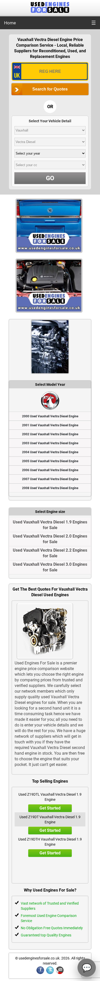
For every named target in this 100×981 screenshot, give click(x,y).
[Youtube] (60, 973)
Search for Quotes (50, 89)
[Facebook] (40, 973)
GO (50, 178)
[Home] (50, 11)
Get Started (50, 808)
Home (10, 22)
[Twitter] (50, 973)
